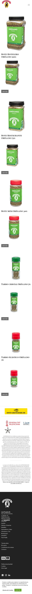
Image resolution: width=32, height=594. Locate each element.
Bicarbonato (4, 533)
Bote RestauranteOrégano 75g (11, 136)
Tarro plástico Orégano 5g (15, 358)
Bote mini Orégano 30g (14, 211)
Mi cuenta (4, 545)
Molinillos (3, 527)
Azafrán (3, 523)
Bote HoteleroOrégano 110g (10, 55)
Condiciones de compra (7, 547)
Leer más (5, 91)
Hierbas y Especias (6, 525)
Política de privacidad (6, 564)
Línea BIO (4, 535)
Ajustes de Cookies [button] (8, 590)
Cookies (3, 566)
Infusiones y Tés (5, 531)
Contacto (3, 549)
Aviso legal (4, 568)
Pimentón (3, 521)
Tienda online (5, 543)
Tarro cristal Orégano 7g (16, 284)
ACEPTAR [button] (17, 590)
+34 (5, 520)
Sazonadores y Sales (6, 529)
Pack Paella (4, 537)
